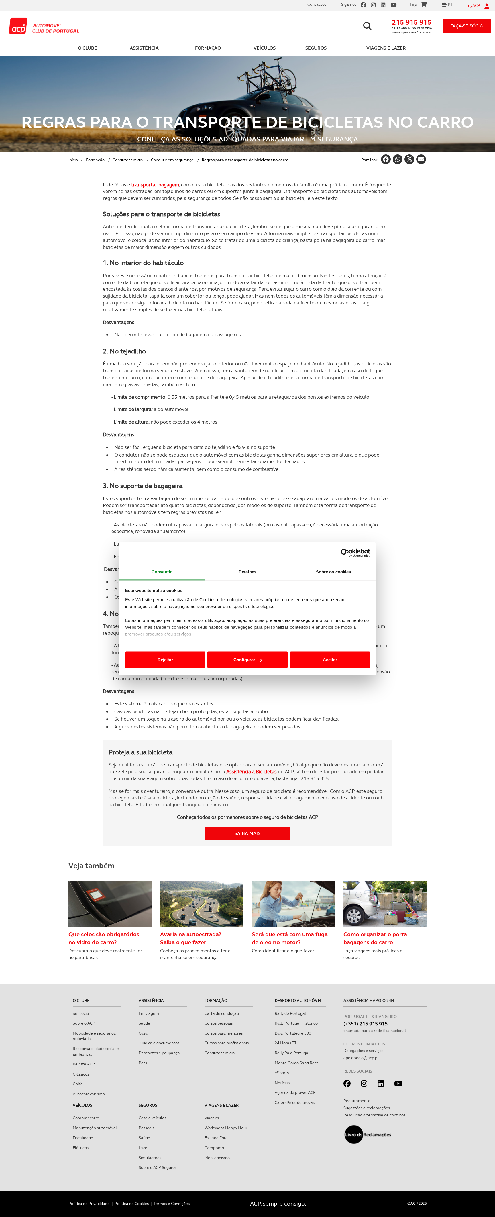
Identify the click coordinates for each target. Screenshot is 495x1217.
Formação (95, 159)
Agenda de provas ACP (295, 1092)
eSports (282, 1072)
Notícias (282, 1082)
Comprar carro (86, 1117)
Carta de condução (222, 1013)
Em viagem (149, 1013)
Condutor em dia (128, 159)
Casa (143, 1033)
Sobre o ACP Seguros (157, 1167)
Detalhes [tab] (247, 571)
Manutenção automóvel (95, 1128)
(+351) (365, 1023)
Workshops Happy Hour (226, 1128)
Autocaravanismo (89, 1093)
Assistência (151, 1000)
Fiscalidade (83, 1137)
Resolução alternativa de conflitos (374, 1115)
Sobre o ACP (84, 1023)
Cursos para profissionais (227, 1042)
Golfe (78, 1083)
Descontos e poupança (159, 1052)
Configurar (244, 659)
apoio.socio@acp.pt (361, 1057)
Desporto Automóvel (298, 1000)
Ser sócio (81, 1013)
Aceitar (330, 659)
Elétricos (81, 1147)
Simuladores (150, 1157)
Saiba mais (247, 833)
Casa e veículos (152, 1117)
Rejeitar (165, 659)
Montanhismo (217, 1157)
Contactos (316, 4)
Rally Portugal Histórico (296, 1023)
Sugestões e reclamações (366, 1107)
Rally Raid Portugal (292, 1052)
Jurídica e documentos (159, 1042)
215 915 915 (411, 22)
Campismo (214, 1147)
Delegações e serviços (363, 1050)
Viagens (212, 1117)
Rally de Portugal (290, 1013)
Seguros (148, 1105)
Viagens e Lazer (222, 1105)
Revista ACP (84, 1064)
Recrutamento (356, 1100)
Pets (143, 1062)
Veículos (82, 1105)
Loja (413, 4)
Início (73, 159)
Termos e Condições (172, 1203)
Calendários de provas (295, 1102)
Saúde (144, 1023)
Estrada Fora (216, 1137)
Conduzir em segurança (172, 159)
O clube (81, 1000)
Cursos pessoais (219, 1023)
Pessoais (146, 1128)
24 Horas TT (285, 1042)
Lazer (144, 1147)
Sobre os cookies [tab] (333, 571)
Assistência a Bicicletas (251, 771)
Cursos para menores (224, 1033)
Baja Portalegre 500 (293, 1033)
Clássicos (81, 1074)
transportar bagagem (155, 185)
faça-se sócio (466, 26)
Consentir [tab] (162, 571)
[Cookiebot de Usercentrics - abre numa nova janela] (345, 553)
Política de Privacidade (89, 1203)
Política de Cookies (132, 1203)
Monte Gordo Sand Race (297, 1062)
